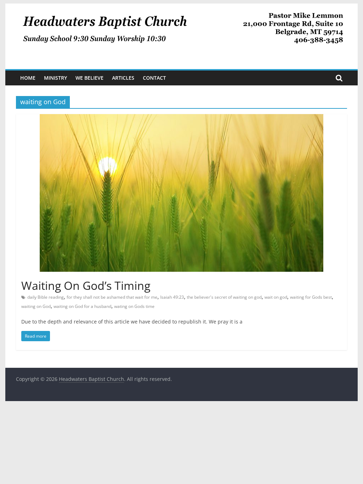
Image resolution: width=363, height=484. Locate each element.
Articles (123, 77)
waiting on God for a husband (82, 306)
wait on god (275, 297)
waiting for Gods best (311, 297)
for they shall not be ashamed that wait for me (112, 297)
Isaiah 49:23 (172, 297)
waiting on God (36, 306)
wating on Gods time (134, 306)
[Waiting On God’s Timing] (181, 118)
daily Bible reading (45, 297)
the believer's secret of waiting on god (224, 297)
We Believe (90, 77)
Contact (154, 77)
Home (27, 77)
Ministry (55, 77)
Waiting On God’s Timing (85, 285)
